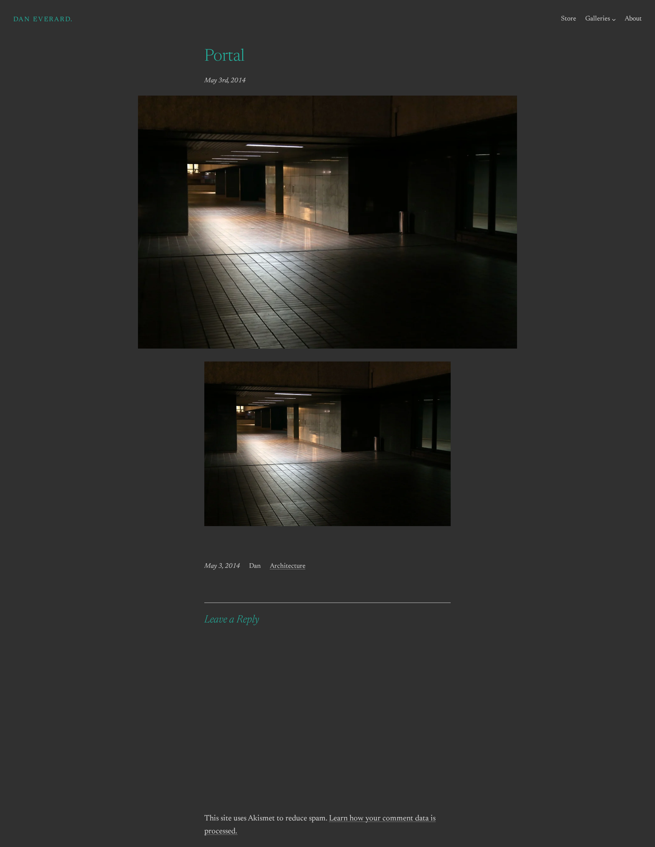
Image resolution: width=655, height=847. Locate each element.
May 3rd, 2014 (225, 80)
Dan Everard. (43, 19)
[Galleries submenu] (614, 19)
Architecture (288, 566)
